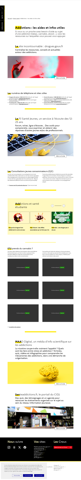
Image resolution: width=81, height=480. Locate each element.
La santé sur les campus (15, 327)
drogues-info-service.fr (24, 98)
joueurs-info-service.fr (61, 104)
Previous (52, 205)
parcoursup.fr (38, 454)
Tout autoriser (39, 475)
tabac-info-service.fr (56, 101)
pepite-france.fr (39, 453)
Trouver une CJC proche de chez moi (18, 185)
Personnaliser (17, 475)
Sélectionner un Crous (60, 447)
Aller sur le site (60, 78)
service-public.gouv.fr (60, 466)
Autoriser (27, 267)
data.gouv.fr (58, 470)
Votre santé (16, 18)
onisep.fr (37, 451)
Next (64, 205)
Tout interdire (28, 475)
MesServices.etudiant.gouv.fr (42, 446)
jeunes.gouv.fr (38, 457)
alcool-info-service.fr (61, 98)
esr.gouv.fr (37, 456)
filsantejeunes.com (23, 104)
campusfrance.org (39, 448)
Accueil (10, 18)
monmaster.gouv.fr (40, 450)
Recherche (2, 6)
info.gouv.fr (56, 465)
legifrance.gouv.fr (59, 468)
